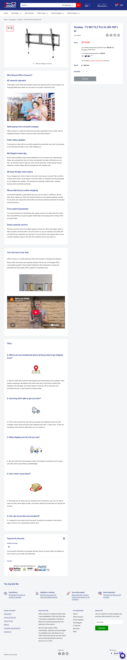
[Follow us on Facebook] (59, 653)
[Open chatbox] (122, 656)
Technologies (77, 622)
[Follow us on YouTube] (67, 653)
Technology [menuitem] (15, 13)
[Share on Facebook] (107, 35)
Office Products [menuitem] (72, 13)
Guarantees (7, 614)
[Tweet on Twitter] (114, 35)
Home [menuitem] (6, 13)
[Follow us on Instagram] (63, 653)
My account (102, 6)
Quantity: (77, 71)
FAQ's (75, 631)
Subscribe (101, 628)
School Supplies (78, 620)
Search (75, 614)
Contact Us (7, 632)
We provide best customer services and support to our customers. (81, 597)
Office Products (78, 617)
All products (12, 19)
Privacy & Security (10, 617)
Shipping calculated (96, 60)
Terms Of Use (8, 621)
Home (5, 19)
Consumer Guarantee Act (12, 628)
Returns (6, 624)
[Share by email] (118, 35)
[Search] (78, 5)
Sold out (85, 79)
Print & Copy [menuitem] (41, 13)
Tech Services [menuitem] (29, 13)
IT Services (76, 625)
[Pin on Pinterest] (111, 35)
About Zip (76, 628)
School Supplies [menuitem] (56, 13)
